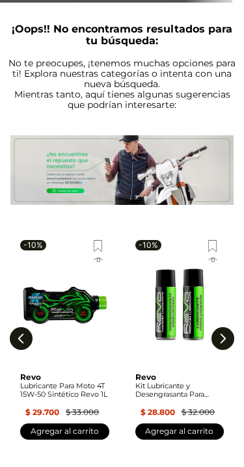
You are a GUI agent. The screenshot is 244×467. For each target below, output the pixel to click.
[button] (64, 261)
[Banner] (122, 171)
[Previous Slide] (21, 338)
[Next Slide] (222, 338)
